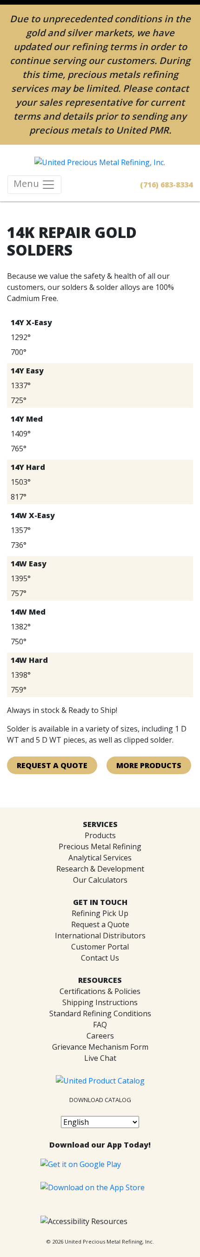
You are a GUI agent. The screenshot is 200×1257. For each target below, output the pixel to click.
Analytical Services (100, 858)
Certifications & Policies (100, 991)
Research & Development (100, 869)
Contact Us (100, 958)
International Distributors (100, 935)
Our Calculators (100, 880)
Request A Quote (52, 765)
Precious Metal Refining (100, 846)
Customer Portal (100, 947)
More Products (148, 765)
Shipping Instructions (100, 1002)
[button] (83, 1221)
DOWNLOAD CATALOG (100, 1100)
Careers (100, 1036)
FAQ (100, 1025)
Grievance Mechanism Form (100, 1047)
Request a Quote (100, 924)
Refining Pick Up (100, 913)
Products (100, 835)
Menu (27, 183)
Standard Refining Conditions (100, 1013)
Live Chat (100, 1058)
